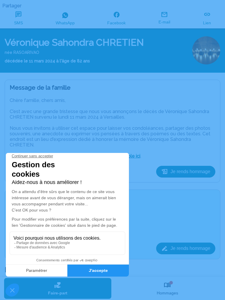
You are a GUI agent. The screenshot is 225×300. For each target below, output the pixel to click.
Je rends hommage (190, 171)
